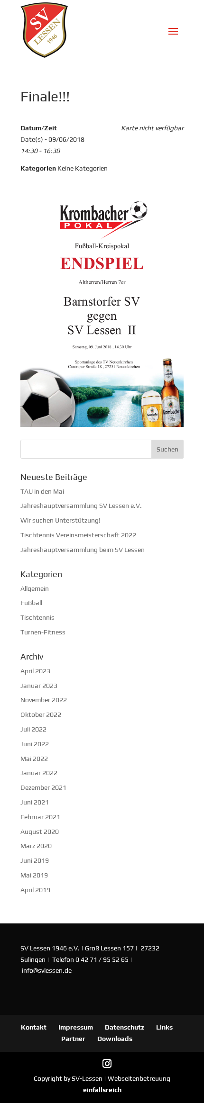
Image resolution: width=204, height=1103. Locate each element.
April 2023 (35, 671)
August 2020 (39, 831)
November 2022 (43, 700)
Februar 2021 (40, 817)
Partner (73, 1038)
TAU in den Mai (42, 491)
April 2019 (35, 890)
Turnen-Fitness (42, 632)
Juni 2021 (34, 802)
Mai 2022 (34, 758)
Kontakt (33, 1027)
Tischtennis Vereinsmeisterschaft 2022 (78, 535)
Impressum (75, 1027)
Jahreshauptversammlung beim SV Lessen (82, 549)
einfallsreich (102, 1090)
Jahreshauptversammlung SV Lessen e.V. (81, 505)
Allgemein (34, 588)
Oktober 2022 (40, 714)
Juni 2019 (34, 860)
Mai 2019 (34, 875)
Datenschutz (124, 1027)
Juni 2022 (34, 744)
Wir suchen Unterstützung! (60, 520)
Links (164, 1027)
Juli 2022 (33, 729)
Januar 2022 (38, 773)
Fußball (31, 602)
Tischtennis (37, 617)
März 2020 (36, 846)
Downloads (114, 1038)
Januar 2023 (38, 685)
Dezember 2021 (43, 787)
